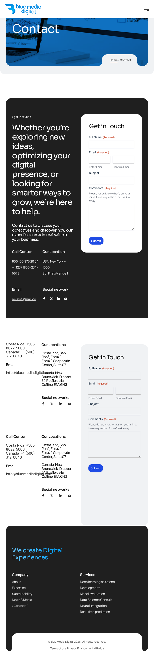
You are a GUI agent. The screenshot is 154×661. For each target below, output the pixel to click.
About (16, 582)
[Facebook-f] (44, 298)
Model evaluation (92, 594)
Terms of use (58, 648)
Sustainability (22, 594)
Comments (103, 188)
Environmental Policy (90, 648)
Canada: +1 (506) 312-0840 (20, 354)
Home (114, 60)
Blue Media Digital (62, 641)
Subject (94, 173)
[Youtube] (65, 298)
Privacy (72, 648)
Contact (20, 606)
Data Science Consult (96, 600)
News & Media (22, 600)
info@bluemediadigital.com (29, 372)
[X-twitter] (51, 298)
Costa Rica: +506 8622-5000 (20, 346)
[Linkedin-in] (58, 298)
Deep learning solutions (97, 582)
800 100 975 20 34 (25, 261)
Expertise (19, 588)
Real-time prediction (95, 611)
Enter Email (95, 167)
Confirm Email (121, 167)
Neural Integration (93, 606)
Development (90, 588)
